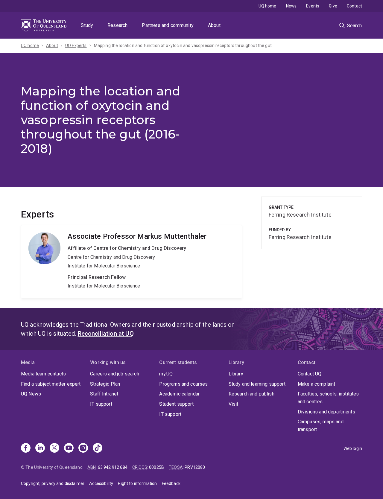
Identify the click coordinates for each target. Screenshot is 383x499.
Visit (233, 404)
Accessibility (101, 483)
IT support (101, 404)
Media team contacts (43, 374)
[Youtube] (69, 448)
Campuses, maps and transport (321, 425)
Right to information (137, 483)
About (214, 25)
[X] (54, 448)
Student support (176, 404)
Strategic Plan (105, 384)
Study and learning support (257, 384)
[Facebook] (26, 448)
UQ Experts (76, 45)
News (291, 6)
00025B (156, 467)
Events (312, 6)
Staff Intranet (104, 394)
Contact (354, 6)
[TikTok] (97, 448)
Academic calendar (179, 394)
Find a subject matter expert (50, 384)
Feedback (171, 483)
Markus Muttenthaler (131, 261)
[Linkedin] (40, 448)
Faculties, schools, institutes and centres (328, 397)
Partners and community (168, 25)
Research (117, 25)
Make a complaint (316, 384)
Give (333, 6)
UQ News (31, 394)
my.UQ (166, 374)
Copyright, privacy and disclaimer (52, 483)
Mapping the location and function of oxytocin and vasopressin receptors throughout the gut (183, 45)
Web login (353, 448)
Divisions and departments (326, 412)
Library (236, 374)
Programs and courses (183, 384)
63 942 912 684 (112, 467)
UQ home (267, 6)
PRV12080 (195, 467)
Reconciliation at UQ (106, 333)
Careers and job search (114, 374)
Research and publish (251, 394)
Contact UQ (310, 374)
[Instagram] (83, 448)
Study (87, 25)
